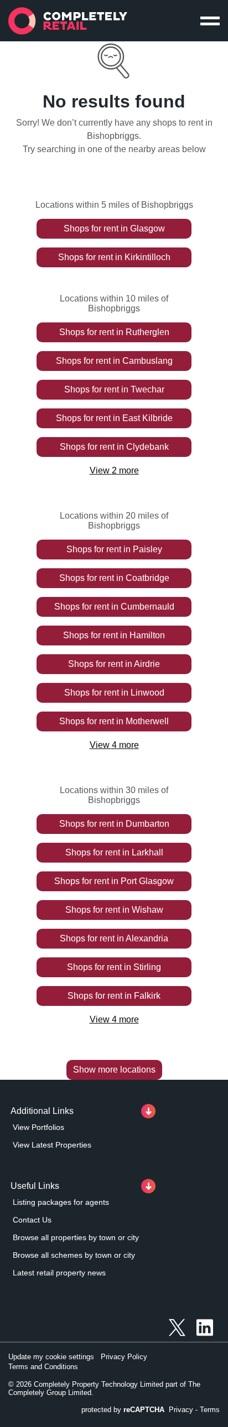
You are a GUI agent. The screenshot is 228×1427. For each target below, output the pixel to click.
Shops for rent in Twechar (114, 389)
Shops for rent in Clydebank (114, 446)
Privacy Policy (124, 1357)
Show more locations (114, 1069)
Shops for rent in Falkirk (114, 995)
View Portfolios (38, 1127)
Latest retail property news (59, 1272)
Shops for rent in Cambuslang (114, 360)
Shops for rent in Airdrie (114, 664)
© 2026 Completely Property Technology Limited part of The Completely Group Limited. (104, 1388)
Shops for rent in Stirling (114, 967)
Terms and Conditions (43, 1367)
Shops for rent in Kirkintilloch (114, 257)
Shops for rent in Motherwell (114, 721)
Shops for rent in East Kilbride (114, 418)
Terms (210, 1410)
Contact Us (32, 1219)
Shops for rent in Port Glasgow (114, 881)
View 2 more (114, 470)
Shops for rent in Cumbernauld (114, 606)
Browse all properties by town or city (76, 1237)
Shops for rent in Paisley (114, 549)
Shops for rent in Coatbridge (114, 578)
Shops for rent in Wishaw (114, 909)
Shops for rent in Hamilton (114, 635)
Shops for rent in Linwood (114, 692)
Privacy (181, 1410)
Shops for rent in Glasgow (114, 228)
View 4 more (114, 745)
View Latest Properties (52, 1144)
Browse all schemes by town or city (74, 1255)
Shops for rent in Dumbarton (114, 823)
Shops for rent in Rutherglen (114, 332)
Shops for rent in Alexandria (114, 938)
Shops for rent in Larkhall (114, 852)
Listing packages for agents (61, 1202)
